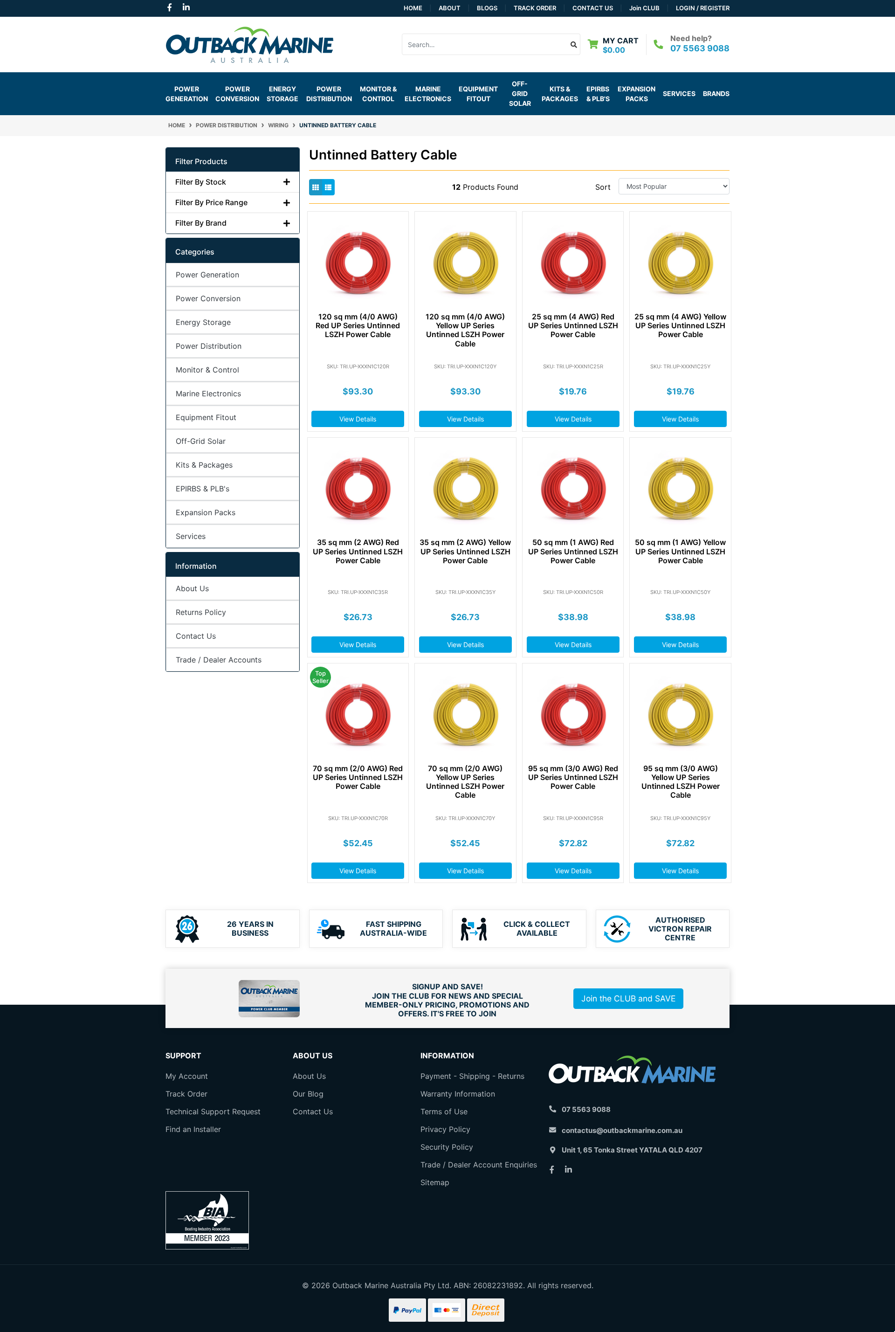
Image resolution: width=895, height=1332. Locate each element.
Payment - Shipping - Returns (472, 1076)
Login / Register (703, 8)
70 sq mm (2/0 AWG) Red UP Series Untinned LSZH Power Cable (358, 777)
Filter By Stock (200, 182)
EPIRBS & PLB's (598, 94)
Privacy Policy (445, 1129)
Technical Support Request (213, 1111)
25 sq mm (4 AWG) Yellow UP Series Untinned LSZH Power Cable (680, 325)
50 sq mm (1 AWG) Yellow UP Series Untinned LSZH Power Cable (680, 551)
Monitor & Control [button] (378, 94)
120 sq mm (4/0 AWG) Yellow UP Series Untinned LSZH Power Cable (465, 330)
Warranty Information (457, 1093)
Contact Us (592, 8)
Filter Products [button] (201, 161)
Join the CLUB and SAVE (628, 998)
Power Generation (207, 274)
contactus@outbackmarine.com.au (622, 1130)
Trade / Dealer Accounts (219, 659)
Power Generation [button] (186, 94)
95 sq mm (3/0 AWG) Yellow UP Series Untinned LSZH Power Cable (680, 782)
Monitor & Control (207, 369)
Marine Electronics (208, 393)
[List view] (328, 187)
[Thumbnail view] (315, 187)
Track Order (535, 8)
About (450, 8)
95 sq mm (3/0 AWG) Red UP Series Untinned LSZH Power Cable (573, 777)
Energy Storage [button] (282, 94)
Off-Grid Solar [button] (520, 93)
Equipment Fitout (206, 417)
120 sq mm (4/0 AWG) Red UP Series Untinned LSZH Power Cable (358, 325)
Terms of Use (444, 1111)
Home (413, 8)
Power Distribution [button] (329, 94)
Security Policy (446, 1147)
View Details (357, 419)
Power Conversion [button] (237, 94)
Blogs (487, 8)
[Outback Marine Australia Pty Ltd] (249, 43)
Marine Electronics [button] (428, 94)
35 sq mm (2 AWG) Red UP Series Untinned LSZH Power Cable (358, 551)
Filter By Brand (201, 223)
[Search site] (574, 44)
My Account (186, 1076)
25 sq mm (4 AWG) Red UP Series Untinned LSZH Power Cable (573, 325)
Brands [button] (716, 93)
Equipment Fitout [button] (478, 94)
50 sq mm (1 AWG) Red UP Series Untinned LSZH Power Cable (573, 551)
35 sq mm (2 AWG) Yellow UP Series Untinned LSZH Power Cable (465, 551)
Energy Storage (203, 322)
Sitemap (434, 1182)
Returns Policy (201, 612)
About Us (192, 588)
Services (679, 93)
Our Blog (308, 1093)
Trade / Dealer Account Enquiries (478, 1164)
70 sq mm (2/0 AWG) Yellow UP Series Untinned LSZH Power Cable (465, 782)
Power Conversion (208, 298)
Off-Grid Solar (201, 441)
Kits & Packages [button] (560, 94)
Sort (603, 187)
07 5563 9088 (700, 48)
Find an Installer (193, 1129)
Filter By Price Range (211, 202)
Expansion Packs (636, 94)
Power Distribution (208, 346)
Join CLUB (644, 8)
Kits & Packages (204, 464)
